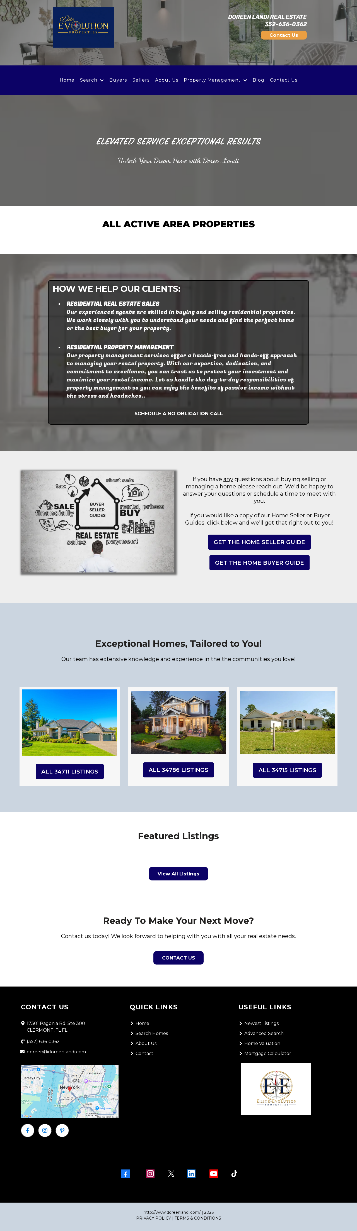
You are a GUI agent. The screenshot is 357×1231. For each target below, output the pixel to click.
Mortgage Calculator (267, 1053)
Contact (144, 1053)
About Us (166, 80)
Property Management (212, 80)
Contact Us (283, 80)
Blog (258, 80)
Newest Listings (261, 1023)
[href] (70, 1092)
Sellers (140, 80)
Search (88, 80)
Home (67, 80)
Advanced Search (264, 1033)
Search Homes (152, 1033)
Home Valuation (262, 1043)
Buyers (118, 80)
